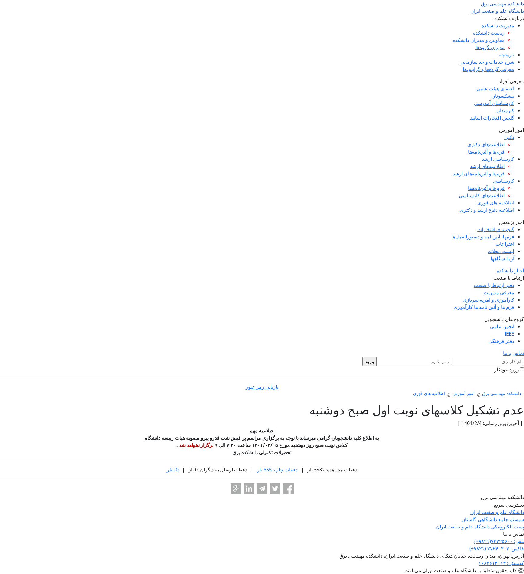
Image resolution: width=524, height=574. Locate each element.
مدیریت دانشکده (498, 25)
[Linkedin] (249, 488)
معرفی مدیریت (499, 292)
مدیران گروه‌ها (490, 47)
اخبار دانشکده (510, 270)
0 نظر (173, 469)
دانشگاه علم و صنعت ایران (497, 512)
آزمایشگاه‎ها (502, 258)
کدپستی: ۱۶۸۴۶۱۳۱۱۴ (501, 563)
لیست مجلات (501, 251)
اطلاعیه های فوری (495, 202)
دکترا (509, 137)
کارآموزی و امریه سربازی (488, 299)
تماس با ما (513, 353)
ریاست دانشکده (489, 32)
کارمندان (505, 110)
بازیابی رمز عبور (262, 386)
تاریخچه (506, 54)
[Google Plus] (236, 488)
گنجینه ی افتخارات (495, 229)
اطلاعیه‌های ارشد (487, 166)
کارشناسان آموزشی (494, 103)
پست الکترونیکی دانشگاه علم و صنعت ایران (480, 526)
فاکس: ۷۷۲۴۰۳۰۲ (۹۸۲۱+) (496, 548)
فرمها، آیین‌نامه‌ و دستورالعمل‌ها (483, 236)
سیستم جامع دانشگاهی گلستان (493, 519)
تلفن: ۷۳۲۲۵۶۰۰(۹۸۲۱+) (499, 541)
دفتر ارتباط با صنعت (494, 285)
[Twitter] (275, 488)
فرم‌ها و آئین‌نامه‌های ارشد (479, 173)
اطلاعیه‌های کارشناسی (482, 195)
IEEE (509, 333)
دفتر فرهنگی (501, 341)
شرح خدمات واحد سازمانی (487, 62)
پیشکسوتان (503, 96)
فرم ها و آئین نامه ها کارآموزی (484, 307)
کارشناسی (503, 180)
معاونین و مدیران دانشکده (479, 40)
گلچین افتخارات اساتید (492, 117)
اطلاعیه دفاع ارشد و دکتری (487, 210)
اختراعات (504, 244)
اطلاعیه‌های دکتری (486, 144)
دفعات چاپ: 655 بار (277, 469)
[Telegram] (262, 488)
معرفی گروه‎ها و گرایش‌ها (488, 69)
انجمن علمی (502, 326)
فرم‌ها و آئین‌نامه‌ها (486, 151)
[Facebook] (288, 488)
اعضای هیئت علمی (495, 88)
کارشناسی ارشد (498, 159)
